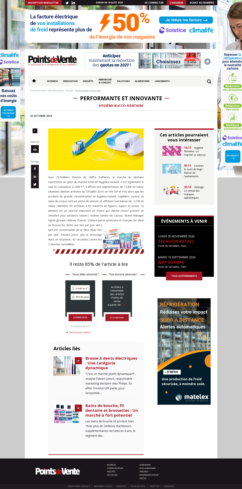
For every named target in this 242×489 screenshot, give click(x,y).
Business (52, 81)
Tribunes (143, 471)
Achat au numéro (202, 2)
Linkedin (169, 486)
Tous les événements (184, 276)
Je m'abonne (117, 317)
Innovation (70, 81)
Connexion (80, 317)
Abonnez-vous (103, 486)
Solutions (123, 81)
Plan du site (138, 486)
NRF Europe (171, 262)
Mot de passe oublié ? (80, 332)
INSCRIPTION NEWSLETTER (43, 2)
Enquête (88, 81)
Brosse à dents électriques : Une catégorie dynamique (111, 362)
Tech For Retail (176, 241)
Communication (115, 468)
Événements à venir (149, 475)
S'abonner (176, 2)
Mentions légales (79, 486)
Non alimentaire (147, 468)
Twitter (154, 486)
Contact (121, 486)
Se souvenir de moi (80, 326)
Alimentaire (142, 81)
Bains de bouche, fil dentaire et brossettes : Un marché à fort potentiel (111, 410)
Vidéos (142, 478)
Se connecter (154, 2)
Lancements (162, 81)
